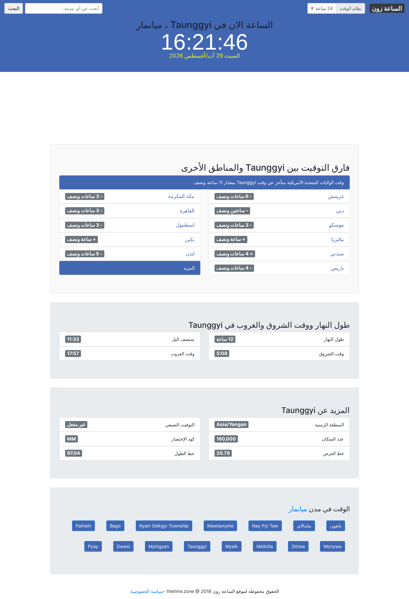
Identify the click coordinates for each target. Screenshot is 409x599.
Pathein (83, 526)
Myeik (231, 546)
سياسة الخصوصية (146, 591)
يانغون (335, 526)
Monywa (332, 546)
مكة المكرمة (181, 196)
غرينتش (336, 196)
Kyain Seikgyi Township (164, 526)
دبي (340, 210)
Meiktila (265, 546)
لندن (190, 253)
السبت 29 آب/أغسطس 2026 (204, 55)
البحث (13, 8)
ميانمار (298, 509)
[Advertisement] (242, 111)
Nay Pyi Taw (265, 526)
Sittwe (298, 546)
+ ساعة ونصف (230, 239)
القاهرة (187, 210)
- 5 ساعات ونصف (84, 253)
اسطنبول (185, 225)
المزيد (189, 268)
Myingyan (159, 546)
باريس (337, 268)
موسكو (336, 225)
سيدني (337, 253)
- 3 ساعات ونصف (84, 196)
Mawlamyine (220, 526)
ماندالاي (304, 526)
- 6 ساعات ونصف (234, 196)
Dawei (123, 546)
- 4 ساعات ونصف (234, 268)
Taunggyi (197, 546)
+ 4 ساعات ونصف (234, 253)
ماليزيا (337, 239)
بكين (189, 239)
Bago (115, 526)
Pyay (93, 546)
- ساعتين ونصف (232, 210)
